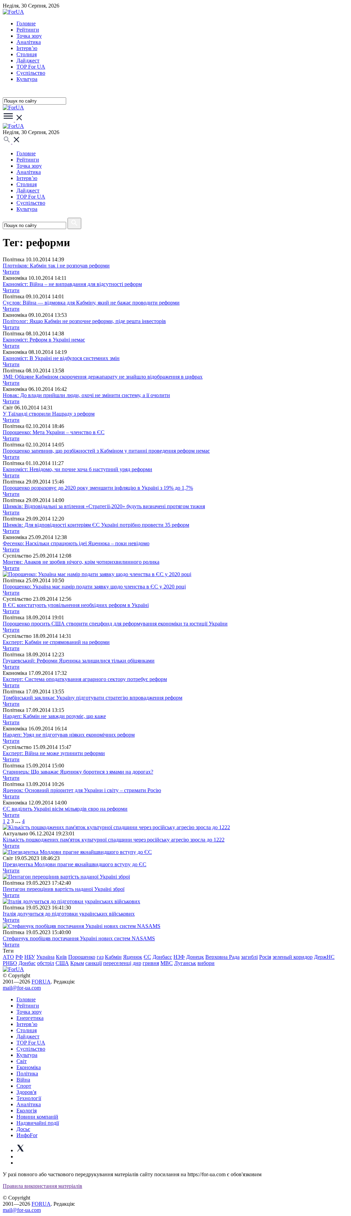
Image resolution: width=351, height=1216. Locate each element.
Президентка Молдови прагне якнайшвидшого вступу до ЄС (74, 864)
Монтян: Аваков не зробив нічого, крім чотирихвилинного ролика (81, 562)
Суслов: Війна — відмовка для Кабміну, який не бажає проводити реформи (91, 303)
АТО (8, 957)
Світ (21, 1061)
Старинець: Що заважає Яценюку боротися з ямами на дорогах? (78, 772)
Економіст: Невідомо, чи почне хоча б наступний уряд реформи (77, 469)
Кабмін (113, 957)
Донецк (195, 957)
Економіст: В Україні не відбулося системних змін (61, 358)
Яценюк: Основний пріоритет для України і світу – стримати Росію (82, 790)
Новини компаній (37, 1117)
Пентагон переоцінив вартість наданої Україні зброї (63, 889)
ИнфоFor (26, 1135)
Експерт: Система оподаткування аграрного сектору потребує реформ (85, 679)
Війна (23, 1080)
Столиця (26, 54)
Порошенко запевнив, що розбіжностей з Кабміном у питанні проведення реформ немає (106, 451)
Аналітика (28, 42)
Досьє (23, 1129)
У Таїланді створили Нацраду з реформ (49, 414)
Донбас (27, 963)
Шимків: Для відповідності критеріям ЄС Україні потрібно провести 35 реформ (96, 525)
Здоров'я (26, 1092)
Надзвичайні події (37, 1123)
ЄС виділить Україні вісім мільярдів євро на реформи (65, 809)
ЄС (147, 957)
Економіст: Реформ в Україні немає (44, 340)
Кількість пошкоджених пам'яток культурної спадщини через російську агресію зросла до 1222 (114, 840)
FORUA (41, 982)
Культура (26, 79)
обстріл (45, 963)
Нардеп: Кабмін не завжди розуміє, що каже (54, 716)
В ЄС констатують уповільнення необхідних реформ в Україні (76, 605)
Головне (26, 23)
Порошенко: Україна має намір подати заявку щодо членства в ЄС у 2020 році (94, 586)
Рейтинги (27, 30)
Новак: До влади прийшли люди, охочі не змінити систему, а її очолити (86, 395)
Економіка (28, 1067)
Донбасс (162, 957)
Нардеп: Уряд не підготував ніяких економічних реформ (69, 735)
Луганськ (185, 963)
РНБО (10, 963)
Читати (11, 272)
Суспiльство (30, 73)
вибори (206, 963)
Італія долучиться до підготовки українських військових (69, 914)
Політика (27, 1073)
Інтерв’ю (26, 48)
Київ (61, 957)
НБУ (29, 957)
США (62, 963)
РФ (19, 957)
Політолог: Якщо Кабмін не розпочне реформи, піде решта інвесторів (84, 321)
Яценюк (132, 957)
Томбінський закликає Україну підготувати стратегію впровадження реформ (92, 698)
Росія (265, 957)
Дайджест (27, 60)
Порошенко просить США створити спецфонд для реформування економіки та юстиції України (115, 624)
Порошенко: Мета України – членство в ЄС (54, 432)
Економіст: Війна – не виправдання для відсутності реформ (72, 284)
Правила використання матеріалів (42, 1186)
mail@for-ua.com (22, 988)
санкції (93, 963)
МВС (166, 963)
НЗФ (179, 957)
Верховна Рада (222, 957)
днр (137, 963)
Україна (45, 957)
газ (100, 957)
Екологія (26, 1110)
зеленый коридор (293, 957)
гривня (151, 963)
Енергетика (30, 1018)
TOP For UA (30, 67)
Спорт (23, 1086)
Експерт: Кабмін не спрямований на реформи (56, 642)
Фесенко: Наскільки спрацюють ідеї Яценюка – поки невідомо (76, 543)
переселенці (117, 963)
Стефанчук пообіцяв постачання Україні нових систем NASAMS (79, 938)
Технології (28, 1098)
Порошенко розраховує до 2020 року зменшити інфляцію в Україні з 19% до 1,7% (98, 488)
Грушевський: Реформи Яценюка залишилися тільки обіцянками (79, 661)
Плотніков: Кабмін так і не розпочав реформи (56, 266)
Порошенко (81, 957)
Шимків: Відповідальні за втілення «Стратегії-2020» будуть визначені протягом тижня (104, 506)
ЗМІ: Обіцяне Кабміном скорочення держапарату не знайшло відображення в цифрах (103, 377)
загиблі (249, 957)
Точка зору (29, 36)
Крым (77, 963)
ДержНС (324, 957)
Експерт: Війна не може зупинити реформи (54, 753)
